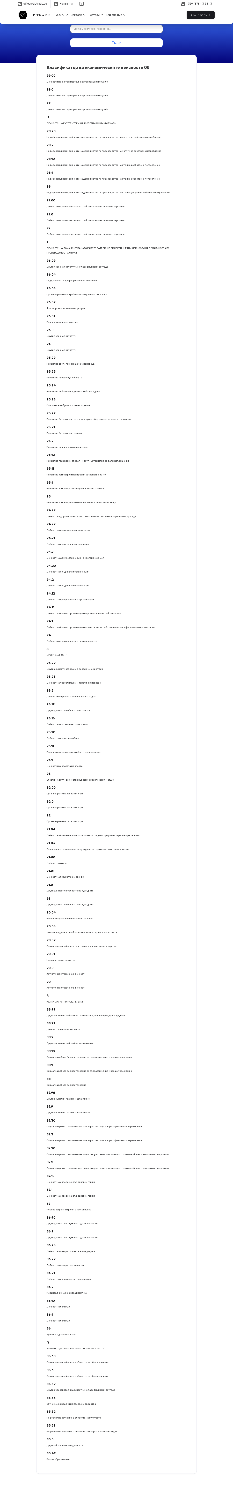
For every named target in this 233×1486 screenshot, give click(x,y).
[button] (61, 15)
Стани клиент (200, 15)
